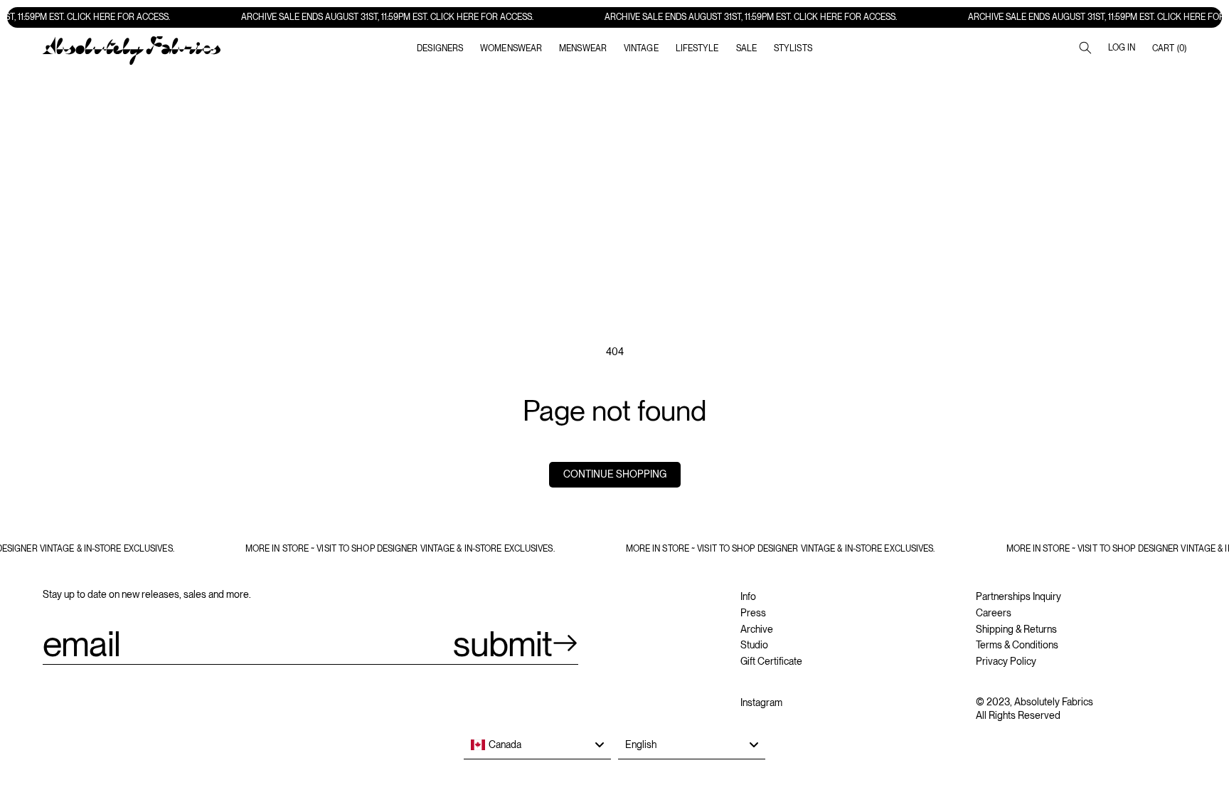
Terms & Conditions (1017, 645)
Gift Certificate (771, 661)
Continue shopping (614, 474)
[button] (511, 48)
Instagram (761, 702)
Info (748, 596)
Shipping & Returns (1016, 629)
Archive (756, 629)
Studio (754, 645)
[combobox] (537, 745)
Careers (993, 612)
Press (753, 612)
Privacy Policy (1006, 661)
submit (502, 643)
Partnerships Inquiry (1018, 596)
